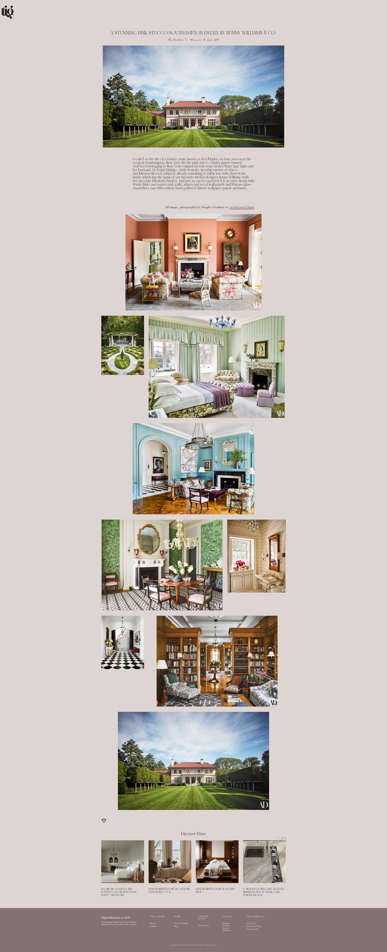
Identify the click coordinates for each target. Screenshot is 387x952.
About (152, 923)
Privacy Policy (252, 929)
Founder (153, 926)
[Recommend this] (104, 820)
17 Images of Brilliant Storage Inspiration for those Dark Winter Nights (263, 892)
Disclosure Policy (254, 926)
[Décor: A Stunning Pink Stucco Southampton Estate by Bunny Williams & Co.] (193, 96)
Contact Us (251, 923)
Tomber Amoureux (226, 929)
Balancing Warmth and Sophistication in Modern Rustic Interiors (118, 892)
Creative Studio (181, 923)
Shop (176, 926)
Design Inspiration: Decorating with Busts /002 (170, 891)
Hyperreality (203, 925)
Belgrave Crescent (226, 924)
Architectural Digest (241, 207)
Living (194, 39)
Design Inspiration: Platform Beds (215, 891)
